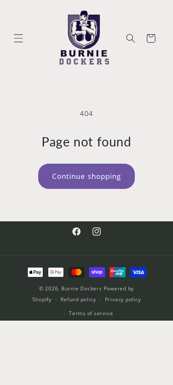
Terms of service (91, 313)
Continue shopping (86, 176)
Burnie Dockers (81, 288)
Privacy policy (123, 299)
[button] (18, 38)
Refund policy (78, 299)
